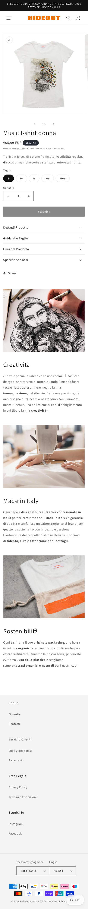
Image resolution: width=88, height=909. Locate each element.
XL (50, 179)
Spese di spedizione (31, 148)
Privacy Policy (18, 787)
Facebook (15, 833)
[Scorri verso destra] (53, 124)
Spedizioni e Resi (20, 751)
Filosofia (14, 714)
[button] (8, 18)
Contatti (14, 724)
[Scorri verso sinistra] (34, 124)
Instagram (16, 824)
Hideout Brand (28, 901)
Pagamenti (16, 760)
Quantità (8, 188)
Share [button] (12, 273)
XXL (65, 179)
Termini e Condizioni (23, 797)
